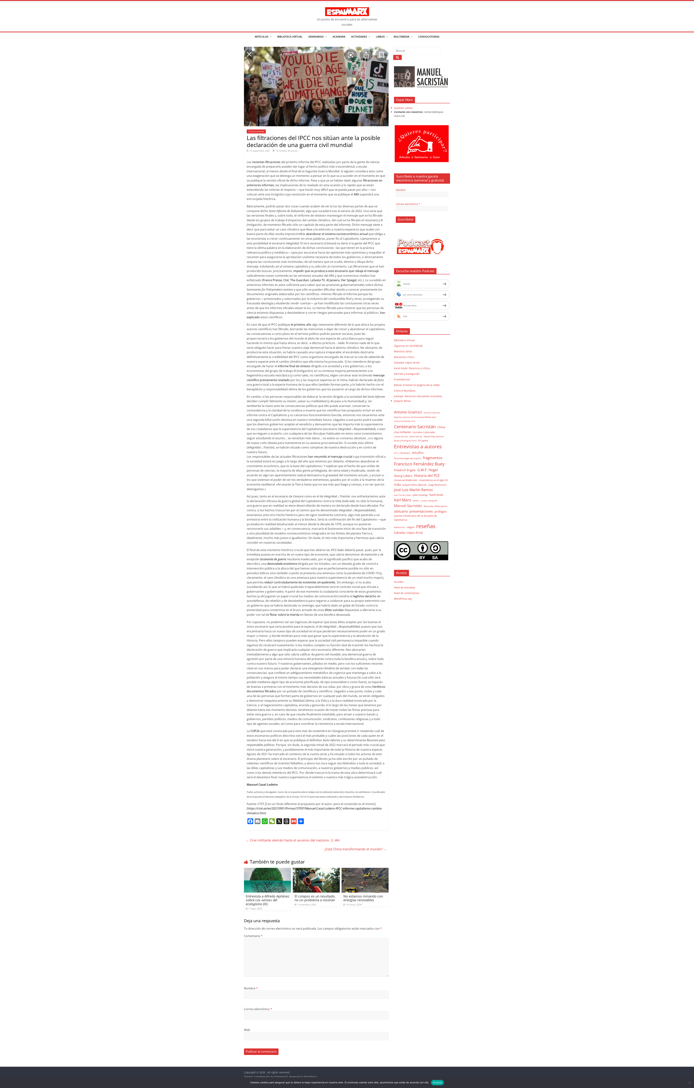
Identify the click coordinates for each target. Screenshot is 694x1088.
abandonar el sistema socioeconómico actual (337, 234)
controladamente (286, 582)
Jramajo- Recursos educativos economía (418, 396)
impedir (298, 271)
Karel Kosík (436, 494)
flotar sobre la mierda (284, 615)
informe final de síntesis (294, 366)
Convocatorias (429, 36)
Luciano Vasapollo (429, 500)
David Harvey (415, 436)
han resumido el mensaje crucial (330, 457)
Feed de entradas (404, 587)
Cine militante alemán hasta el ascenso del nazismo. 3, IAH (293, 840)
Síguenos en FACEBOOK (408, 345)
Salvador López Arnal (406, 362)
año (308, 325)
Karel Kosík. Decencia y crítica (412, 368)
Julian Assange (420, 494)
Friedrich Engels (405, 470)
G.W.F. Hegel (427, 470)
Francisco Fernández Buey (419, 464)
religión (411, 527)
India (397, 484)
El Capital (423, 440)
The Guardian (299, 280)
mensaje (373, 271)
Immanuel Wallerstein (405, 480)
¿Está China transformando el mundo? (355, 849)
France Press (271, 280)
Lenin (416, 500)
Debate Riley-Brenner (434, 436)
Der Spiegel (349, 280)
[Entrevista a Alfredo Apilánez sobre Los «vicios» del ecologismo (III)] (267, 870)
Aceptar (437, 1082)
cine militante (402, 432)
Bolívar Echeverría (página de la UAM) (417, 385)
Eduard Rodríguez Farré (405, 440)
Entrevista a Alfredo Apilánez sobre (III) (267, 900)
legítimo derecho (364, 596)
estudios (418, 453)
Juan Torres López (402, 495)
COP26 (255, 731)
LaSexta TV (317, 280)
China (441, 427)
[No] (689, 1082)
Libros (380, 36)
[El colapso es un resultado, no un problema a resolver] (316, 870)
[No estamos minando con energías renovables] (365, 870)
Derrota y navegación (407, 373)
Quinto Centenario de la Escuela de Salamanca (415, 517)
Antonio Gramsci (408, 412)
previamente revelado (274, 380)
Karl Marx (402, 499)
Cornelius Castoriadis (423, 432)
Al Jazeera (333, 280)
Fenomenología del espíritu (407, 458)
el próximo (298, 325)
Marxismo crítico (404, 357)
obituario (401, 511)
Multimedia (401, 36)
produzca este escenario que (334, 271)
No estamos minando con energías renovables (363, 898)
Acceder (399, 582)
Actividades (359, 36)
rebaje (359, 271)
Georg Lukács (403, 476)
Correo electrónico (258, 1009)
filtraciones (272, 162)
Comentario (253, 936)
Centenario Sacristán (415, 426)
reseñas (425, 526)
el (365, 271)
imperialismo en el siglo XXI (433, 480)
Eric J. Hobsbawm (402, 453)
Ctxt (286, 280)
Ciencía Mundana (404, 390)
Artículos (261, 36)
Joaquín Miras (402, 401)
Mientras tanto (403, 351)
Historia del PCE (427, 475)
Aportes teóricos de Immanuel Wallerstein (415, 417)
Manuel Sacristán (408, 505)
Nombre (251, 988)
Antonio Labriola (432, 412)
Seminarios (316, 36)
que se (309, 271)
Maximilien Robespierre (435, 506)
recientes (258, 162)
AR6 (356, 194)
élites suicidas (334, 610)
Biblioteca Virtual (290, 36)
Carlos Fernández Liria (404, 421)
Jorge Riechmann (438, 484)
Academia (339, 36)
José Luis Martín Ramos (413, 489)
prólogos (440, 511)
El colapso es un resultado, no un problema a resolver (315, 898)
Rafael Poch (399, 527)
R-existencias (402, 379)
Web (247, 1030)
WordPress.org (403, 598)
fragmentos (432, 457)
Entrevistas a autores (418, 446)
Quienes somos (403, 108)
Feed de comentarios (406, 593)
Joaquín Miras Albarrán (414, 484)
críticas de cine (401, 436)
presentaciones (421, 511)
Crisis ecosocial (256, 131)
